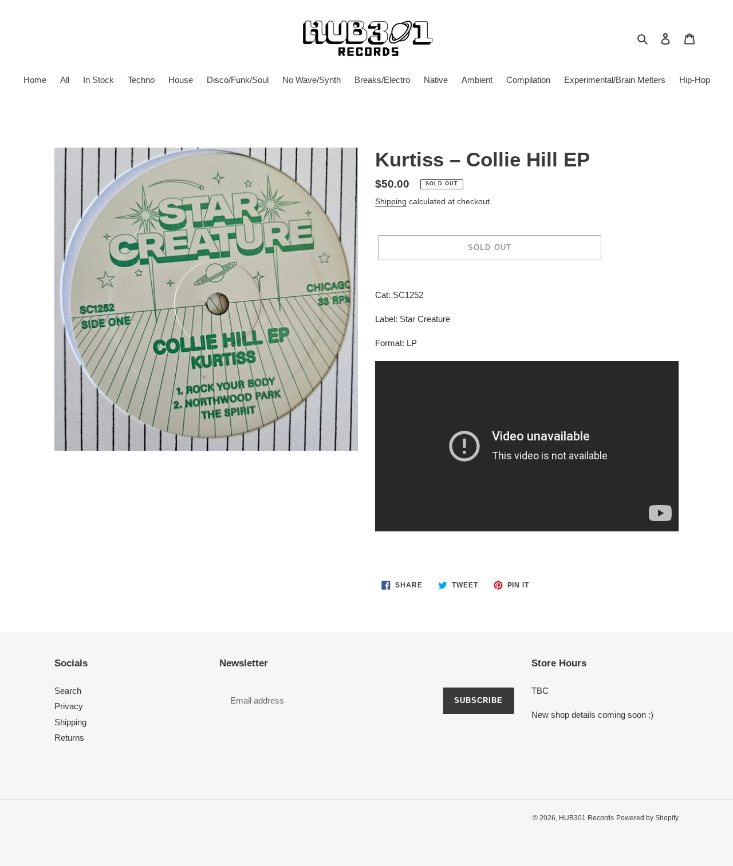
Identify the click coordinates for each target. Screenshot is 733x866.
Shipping (391, 201)
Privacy (68, 706)
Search (67, 691)
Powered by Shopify (647, 818)
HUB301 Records (586, 818)
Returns (69, 737)
